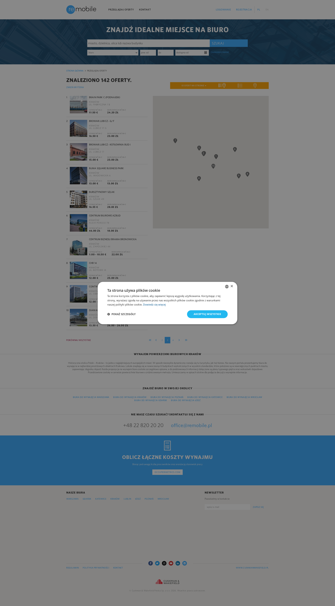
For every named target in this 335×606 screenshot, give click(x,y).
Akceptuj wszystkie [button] (207, 314)
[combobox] (227, 286)
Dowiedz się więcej (154, 304)
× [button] (231, 286)
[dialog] (167, 303)
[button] (121, 314)
